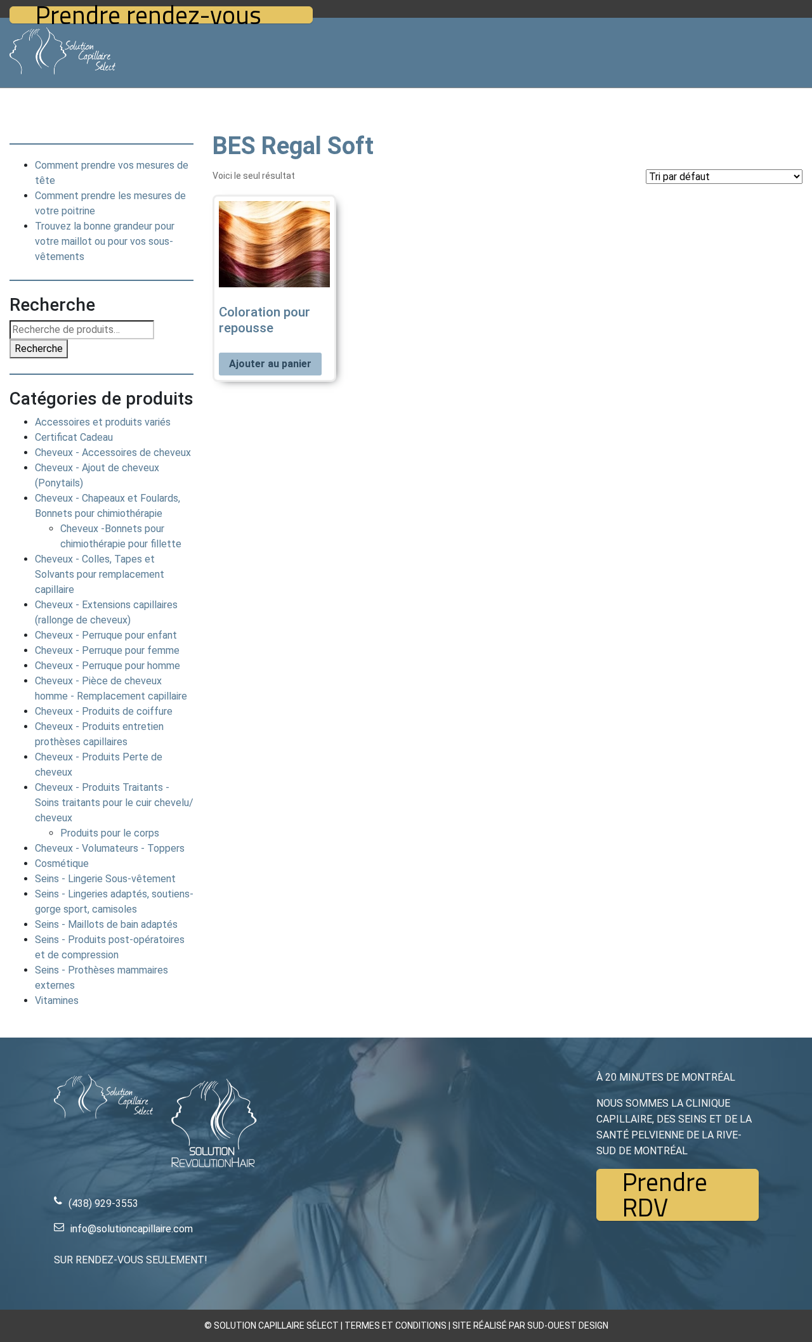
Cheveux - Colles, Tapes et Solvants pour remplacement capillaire (99, 574)
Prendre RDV (664, 1195)
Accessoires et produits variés (103, 422)
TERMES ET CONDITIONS (395, 1325)
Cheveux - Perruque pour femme (107, 650)
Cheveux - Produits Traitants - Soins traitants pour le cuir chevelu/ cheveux (114, 802)
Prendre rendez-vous (148, 14)
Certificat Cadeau (74, 437)
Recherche (39, 348)
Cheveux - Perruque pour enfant (106, 635)
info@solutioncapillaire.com (131, 1229)
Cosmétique (62, 863)
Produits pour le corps (109, 833)
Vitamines (57, 1000)
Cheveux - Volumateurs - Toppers (110, 848)
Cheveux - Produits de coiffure (104, 711)
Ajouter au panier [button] (270, 364)
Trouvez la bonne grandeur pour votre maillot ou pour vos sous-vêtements (104, 241)
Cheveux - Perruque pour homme (107, 666)
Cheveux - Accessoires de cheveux (113, 452)
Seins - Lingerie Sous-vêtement (105, 879)
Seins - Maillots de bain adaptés (106, 924)
